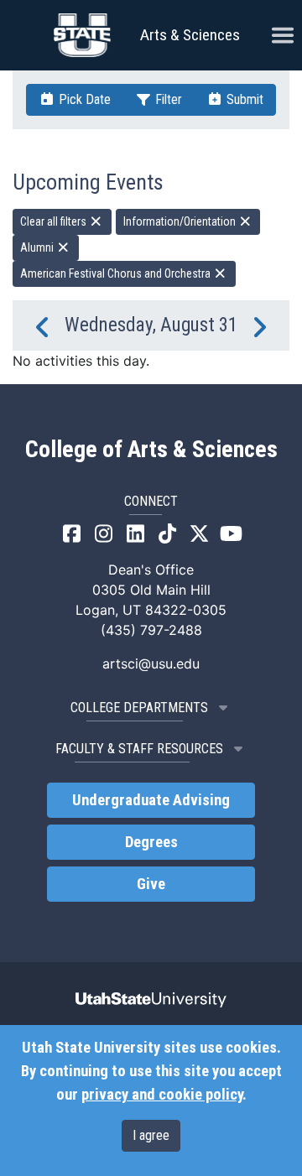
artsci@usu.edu (151, 663)
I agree (151, 1135)
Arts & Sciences (190, 34)
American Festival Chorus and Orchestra (116, 273)
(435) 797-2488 (151, 630)
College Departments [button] (139, 707)
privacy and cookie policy (161, 1094)
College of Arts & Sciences (151, 449)
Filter (167, 99)
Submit (243, 99)
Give (151, 884)
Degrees (151, 842)
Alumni (38, 247)
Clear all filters (54, 221)
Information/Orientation (180, 221)
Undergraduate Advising (151, 800)
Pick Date (83, 99)
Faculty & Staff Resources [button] (139, 749)
